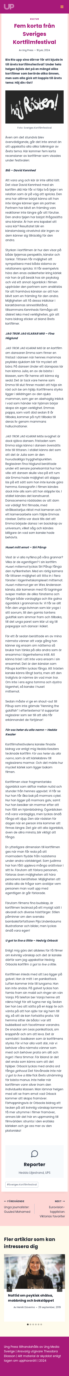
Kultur (34, 19)
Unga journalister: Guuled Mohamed (17, 1207)
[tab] (28, 1324)
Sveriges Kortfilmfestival (22, 1184)
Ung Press (27, 50)
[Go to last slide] (9, 1288)
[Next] (59, 1288)
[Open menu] (62, 6)
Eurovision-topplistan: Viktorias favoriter (52, 1209)
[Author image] (10, 1307)
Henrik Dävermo (26, 1307)
